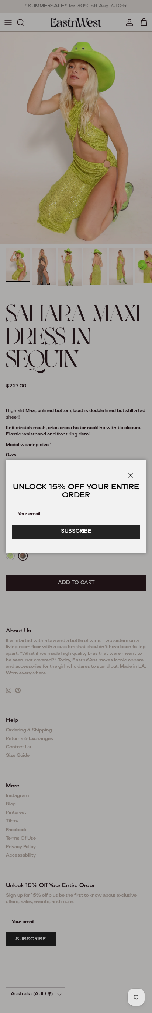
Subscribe (76, 531)
